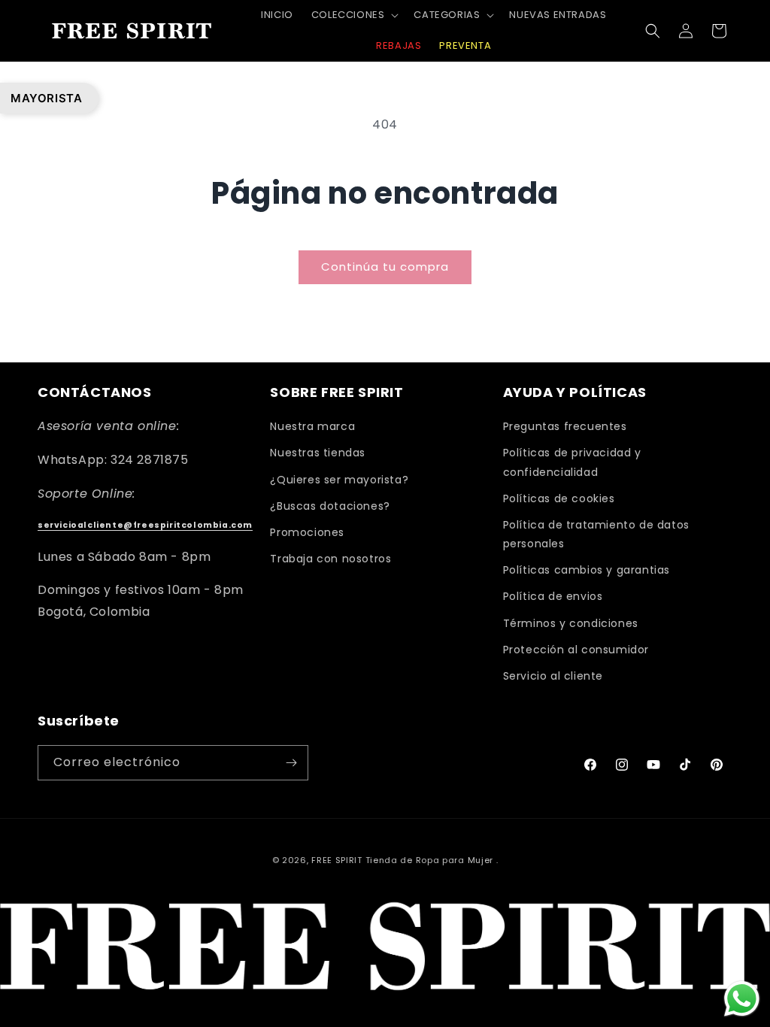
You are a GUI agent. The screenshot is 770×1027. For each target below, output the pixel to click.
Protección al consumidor (576, 649)
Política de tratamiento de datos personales (596, 534)
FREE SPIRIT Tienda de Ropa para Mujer (402, 860)
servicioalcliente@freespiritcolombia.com (145, 525)
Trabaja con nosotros (330, 558)
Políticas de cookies (559, 498)
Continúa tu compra (385, 266)
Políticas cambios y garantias (586, 569)
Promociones (307, 532)
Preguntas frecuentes (565, 426)
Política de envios (553, 596)
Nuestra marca (312, 426)
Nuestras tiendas (317, 452)
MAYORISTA (46, 98)
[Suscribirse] (291, 762)
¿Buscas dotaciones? (330, 506)
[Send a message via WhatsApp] (741, 998)
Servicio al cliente (553, 675)
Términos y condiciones (570, 623)
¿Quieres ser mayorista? (339, 479)
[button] (353, 15)
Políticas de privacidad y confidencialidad (572, 462)
